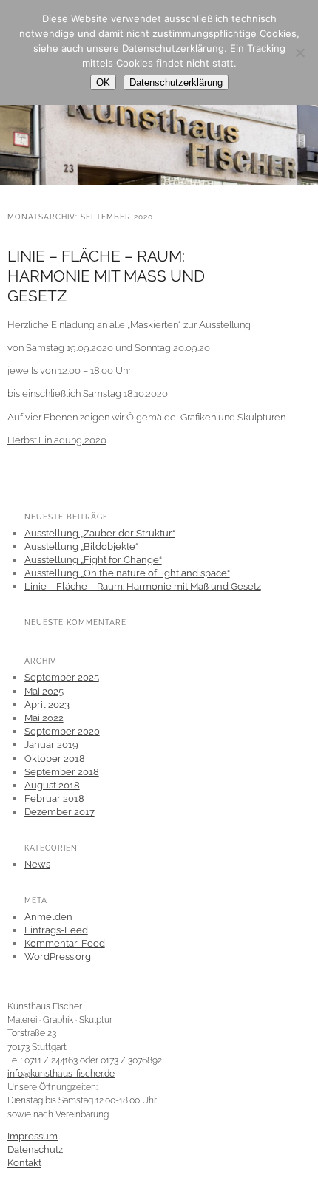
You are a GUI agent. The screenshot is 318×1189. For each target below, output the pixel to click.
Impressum (32, 1136)
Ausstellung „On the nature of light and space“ (127, 573)
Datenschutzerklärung (176, 82)
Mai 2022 (44, 717)
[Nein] (299, 52)
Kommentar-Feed (64, 943)
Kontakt (24, 1162)
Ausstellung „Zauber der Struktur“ (99, 533)
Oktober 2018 (54, 758)
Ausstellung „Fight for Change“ (93, 559)
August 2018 (52, 785)
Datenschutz (35, 1149)
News (37, 864)
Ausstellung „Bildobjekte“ (81, 546)
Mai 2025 (44, 691)
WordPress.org (57, 956)
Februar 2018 (54, 798)
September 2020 (62, 731)
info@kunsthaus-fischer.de (61, 1074)
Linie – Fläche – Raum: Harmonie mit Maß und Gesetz (106, 276)
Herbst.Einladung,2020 (56, 440)
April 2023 (47, 704)
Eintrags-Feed (56, 930)
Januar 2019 (51, 744)
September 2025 (61, 677)
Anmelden (48, 916)
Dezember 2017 (59, 811)
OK (103, 82)
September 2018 (61, 771)
